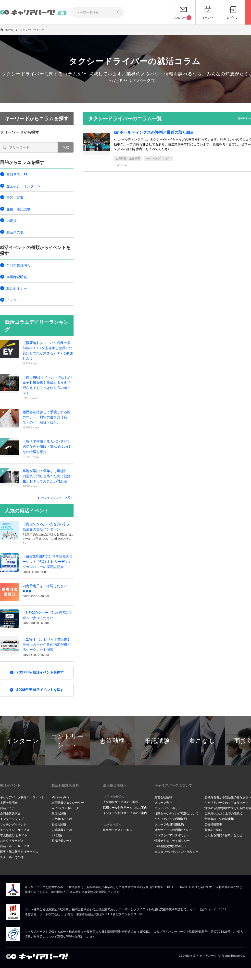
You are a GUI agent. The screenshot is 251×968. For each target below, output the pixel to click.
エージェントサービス (14, 830)
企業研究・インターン (23, 186)
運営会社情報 (163, 797)
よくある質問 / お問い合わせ (223, 835)
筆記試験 (157, 740)
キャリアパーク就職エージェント (22, 797)
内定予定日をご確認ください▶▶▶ (45, 588)
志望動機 (112, 740)
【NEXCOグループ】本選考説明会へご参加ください (47, 615)
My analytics (60, 797)
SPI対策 (56, 835)
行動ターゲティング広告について (176, 813)
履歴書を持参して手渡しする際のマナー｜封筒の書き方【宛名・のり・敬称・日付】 (47, 417)
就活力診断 (58, 813)
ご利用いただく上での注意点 (223, 813)
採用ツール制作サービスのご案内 (125, 807)
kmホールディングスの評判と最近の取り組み (154, 132)
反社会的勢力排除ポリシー (172, 846)
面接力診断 (58, 824)
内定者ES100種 (61, 819)
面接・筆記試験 (18, 209)
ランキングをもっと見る (57, 498)
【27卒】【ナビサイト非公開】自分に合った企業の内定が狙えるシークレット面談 (47, 644)
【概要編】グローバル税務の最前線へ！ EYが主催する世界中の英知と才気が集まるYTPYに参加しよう (48, 350)
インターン (15, 300)
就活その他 (15, 232)
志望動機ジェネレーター (67, 802)
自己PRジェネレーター (66, 808)
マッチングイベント (13, 824)
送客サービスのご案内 (117, 830)
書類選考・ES (17, 174)
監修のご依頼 (213, 830)
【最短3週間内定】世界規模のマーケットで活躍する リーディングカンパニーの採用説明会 (48, 561)
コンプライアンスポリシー (172, 835)
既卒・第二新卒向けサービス (19, 851)
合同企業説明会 (18, 265)
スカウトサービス (12, 840)
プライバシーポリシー (169, 808)
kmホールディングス (158, 158)
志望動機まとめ (61, 830)
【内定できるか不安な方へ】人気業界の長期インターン (47, 526)
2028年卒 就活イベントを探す (40, 689)
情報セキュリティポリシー (172, 840)
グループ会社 (163, 802)
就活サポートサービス (14, 846)
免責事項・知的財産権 (219, 819)
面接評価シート (61, 840)
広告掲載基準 (213, 824)
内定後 (11, 221)
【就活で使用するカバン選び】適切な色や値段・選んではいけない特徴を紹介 (47, 446)
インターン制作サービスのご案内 (125, 813)
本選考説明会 (16, 277)
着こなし (202, 740)
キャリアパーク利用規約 (170, 819)
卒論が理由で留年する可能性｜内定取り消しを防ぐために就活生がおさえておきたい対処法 (47, 476)
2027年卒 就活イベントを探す (40, 672)
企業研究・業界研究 (128, 158)
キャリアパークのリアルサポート (226, 802)
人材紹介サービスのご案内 (120, 802)
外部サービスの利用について (173, 830)
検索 (66, 147)
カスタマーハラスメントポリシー (176, 851)
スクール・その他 (12, 857)
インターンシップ (12, 819)
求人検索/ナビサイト (13, 835)
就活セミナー (16, 288)
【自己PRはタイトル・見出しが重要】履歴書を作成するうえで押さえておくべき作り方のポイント (47, 385)
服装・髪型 (15, 197)
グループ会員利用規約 (169, 824)
